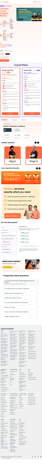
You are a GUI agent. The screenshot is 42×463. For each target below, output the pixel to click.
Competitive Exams (13, 371)
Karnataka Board (4, 402)
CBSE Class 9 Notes (31, 402)
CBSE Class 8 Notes (31, 404)
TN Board (2, 413)
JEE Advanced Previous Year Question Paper (13, 450)
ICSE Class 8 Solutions (32, 379)
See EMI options (10, 78)
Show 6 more (26, 100)
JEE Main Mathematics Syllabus (3, 441)
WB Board (2, 416)
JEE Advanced (12, 374)
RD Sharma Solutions (4, 377)
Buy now (10, 113)
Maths (20, 400)
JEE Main (11, 372)
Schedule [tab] (4, 120)
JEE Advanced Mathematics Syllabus (12, 443)
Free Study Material (13, 395)
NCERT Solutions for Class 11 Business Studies (13, 347)
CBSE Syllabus (21, 372)
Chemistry (21, 399)
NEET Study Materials (14, 407)
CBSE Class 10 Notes (31, 400)
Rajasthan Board (4, 409)
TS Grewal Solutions (4, 389)
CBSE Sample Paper (22, 374)
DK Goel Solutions (4, 387)
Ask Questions (12, 414)
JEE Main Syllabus (4, 435)
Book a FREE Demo (7, 267)
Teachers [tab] (14, 120)
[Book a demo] (21, 202)
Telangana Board (4, 411)
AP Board (2, 397)
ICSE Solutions (30, 372)
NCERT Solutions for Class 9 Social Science (22, 362)
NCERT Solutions (4, 334)
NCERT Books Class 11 (32, 353)
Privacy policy (19, 456)
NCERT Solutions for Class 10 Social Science (22, 344)
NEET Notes (21, 428)
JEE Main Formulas (4, 430)
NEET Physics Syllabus (23, 437)
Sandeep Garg (3, 391)
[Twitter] (37, 456)
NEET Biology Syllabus (23, 441)
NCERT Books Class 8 (32, 358)
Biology (20, 397)
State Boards (3, 395)
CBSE (20, 371)
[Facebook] (32, 456)
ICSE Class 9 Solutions (32, 377)
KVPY (11, 382)
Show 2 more (4, 90)
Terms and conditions (6, 457)
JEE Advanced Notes (13, 428)
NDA (10, 381)
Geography (21, 406)
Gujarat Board (3, 400)
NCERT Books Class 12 (32, 351)
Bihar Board (3, 399)
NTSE (11, 384)
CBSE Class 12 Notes (31, 397)
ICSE (29, 371)
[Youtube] (40, 456)
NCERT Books (30, 349)
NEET (11, 376)
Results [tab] (24, 120)
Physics (20, 395)
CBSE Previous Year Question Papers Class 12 (22, 382)
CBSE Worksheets (22, 376)
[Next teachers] (38, 143)
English (20, 402)
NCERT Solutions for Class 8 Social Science (31, 344)
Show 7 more (4, 101)
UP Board (2, 414)
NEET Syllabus (21, 435)
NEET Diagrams (22, 430)
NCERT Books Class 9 (32, 356)
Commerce (21, 404)
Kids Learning (12, 412)
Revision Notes (31, 395)
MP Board (2, 407)
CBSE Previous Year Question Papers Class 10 (22, 386)
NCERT (2, 332)
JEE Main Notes (3, 428)
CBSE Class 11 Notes (31, 399)
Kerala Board (3, 404)
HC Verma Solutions (4, 375)
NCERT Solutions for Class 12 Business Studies (4, 351)
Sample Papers (12, 400)
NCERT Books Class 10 (32, 355)
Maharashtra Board (4, 406)
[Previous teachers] (36, 143)
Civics (20, 407)
